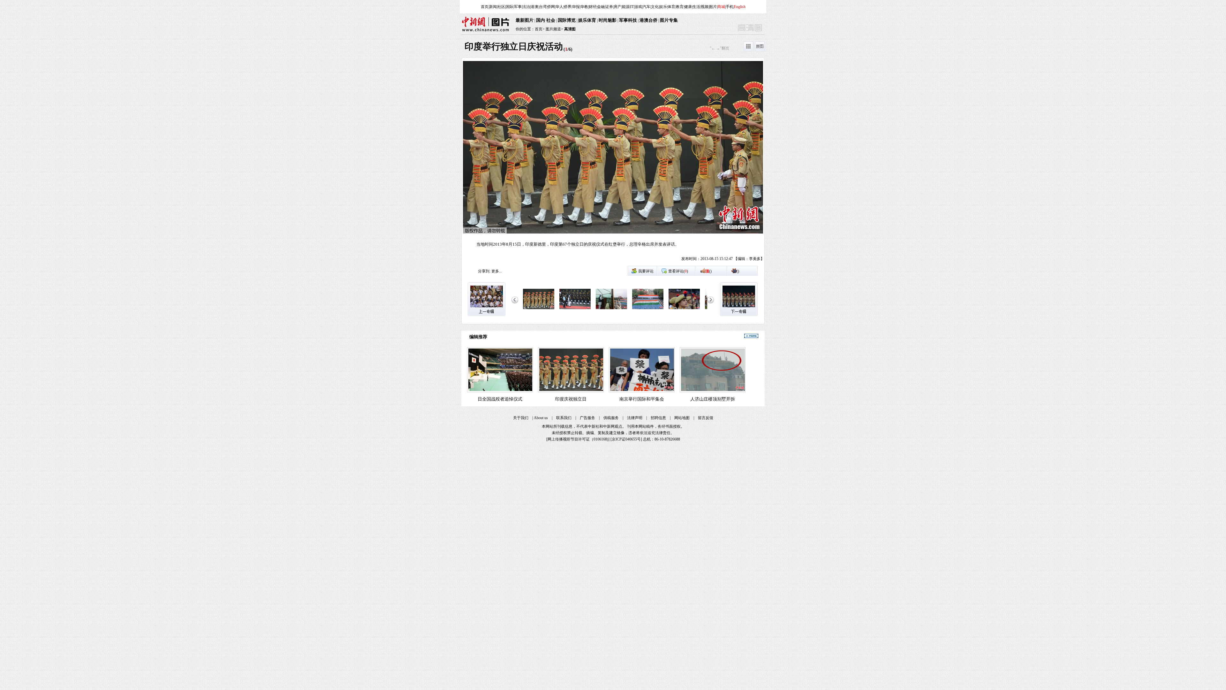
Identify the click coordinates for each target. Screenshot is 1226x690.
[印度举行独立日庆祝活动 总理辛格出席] (575, 309)
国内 (540, 20)
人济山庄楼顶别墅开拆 (712, 399)
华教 (584, 6)
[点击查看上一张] (537, 163)
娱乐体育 (587, 20)
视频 (704, 6)
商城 (721, 6)
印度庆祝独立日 (571, 399)
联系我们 (563, 418)
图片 (713, 6)
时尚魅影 (608, 20)
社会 (550, 20)
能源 (626, 6)
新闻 (493, 6)
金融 (601, 6)
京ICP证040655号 (626, 439)
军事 (518, 6)
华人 (559, 6)
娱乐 (663, 6)
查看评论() (678, 271)
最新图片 (525, 20)
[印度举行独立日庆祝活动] (538, 309)
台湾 (543, 6)
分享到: (484, 271)
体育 (671, 6)
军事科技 (628, 20)
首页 (484, 6)
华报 (576, 6)
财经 (592, 6)
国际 (509, 6)
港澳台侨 (648, 20)
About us (541, 418)
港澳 (534, 6)
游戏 (638, 6)
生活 (696, 6)
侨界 (567, 6)
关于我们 (520, 418)
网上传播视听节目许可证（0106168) (578, 439)
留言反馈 (705, 418)
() (708, 271)
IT (632, 6)
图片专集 (669, 20)
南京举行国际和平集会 (641, 399)
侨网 (551, 6)
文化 (655, 6)
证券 (609, 6)
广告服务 (587, 418)
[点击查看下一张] (688, 163)
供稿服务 (611, 418)
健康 (688, 6)
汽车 (646, 6)
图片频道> (554, 29)
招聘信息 (658, 418)
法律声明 (634, 418)
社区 (501, 6)
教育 (680, 6)
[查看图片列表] (748, 50)
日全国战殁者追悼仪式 (500, 399)
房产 (617, 6)
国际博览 (567, 20)
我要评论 (646, 271)
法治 (526, 6)
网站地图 (682, 418)
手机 (729, 6)
